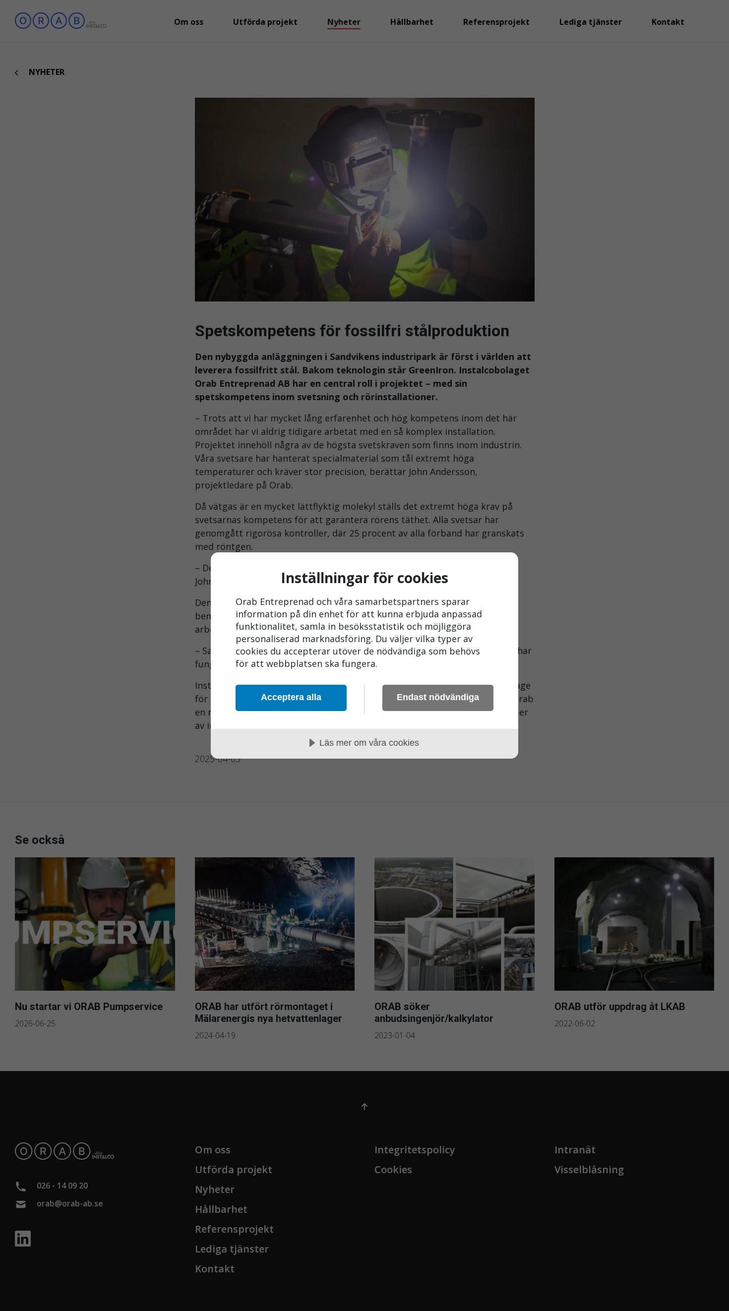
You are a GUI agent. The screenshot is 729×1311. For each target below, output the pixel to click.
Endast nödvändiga (438, 697)
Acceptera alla (291, 697)
